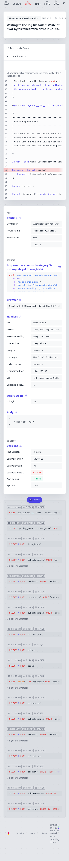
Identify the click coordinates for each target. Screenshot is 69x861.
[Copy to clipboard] (59, 224)
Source (20, 833)
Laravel (44, 833)
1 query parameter (18, 566)
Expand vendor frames (19, 48)
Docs (32, 833)
